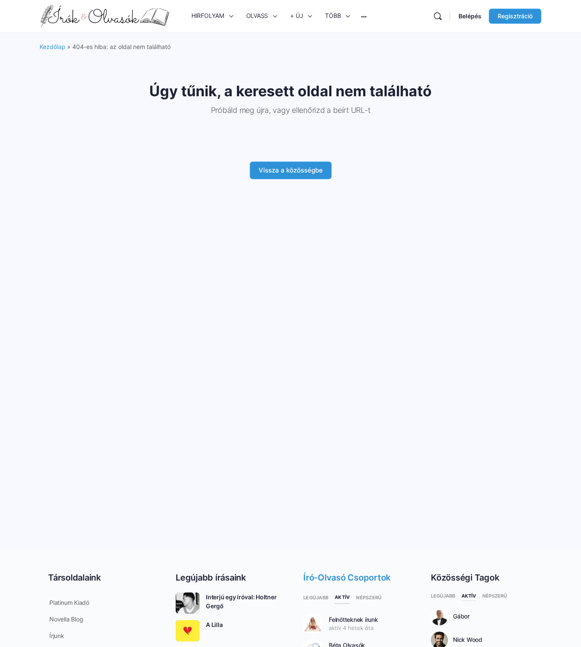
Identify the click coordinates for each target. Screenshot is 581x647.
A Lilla (214, 624)
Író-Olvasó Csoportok (346, 577)
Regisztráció (515, 16)
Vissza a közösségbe (291, 170)
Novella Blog (66, 619)
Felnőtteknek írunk (353, 619)
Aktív (342, 597)
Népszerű (369, 598)
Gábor (461, 616)
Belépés (470, 16)
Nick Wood (467, 639)
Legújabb (315, 598)
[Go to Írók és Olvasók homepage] (105, 15)
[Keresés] (437, 16)
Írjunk (56, 635)
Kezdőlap (53, 46)
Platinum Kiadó (69, 602)
